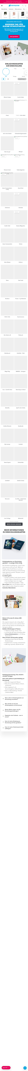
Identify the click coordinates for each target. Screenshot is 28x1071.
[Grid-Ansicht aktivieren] (3, 79)
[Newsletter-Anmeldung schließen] (9, 1067)
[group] (14, 79)
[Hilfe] (25, 1068)
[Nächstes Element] (26, 9)
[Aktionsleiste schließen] (26, 1)
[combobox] (22, 79)
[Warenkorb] (26, 5)
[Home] (14, 5)
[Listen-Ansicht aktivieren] (8, 79)
